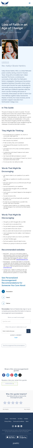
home (4, 17)
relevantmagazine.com (22, 259)
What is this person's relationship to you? (16, 327)
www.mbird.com (7, 267)
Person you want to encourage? (16, 317)
